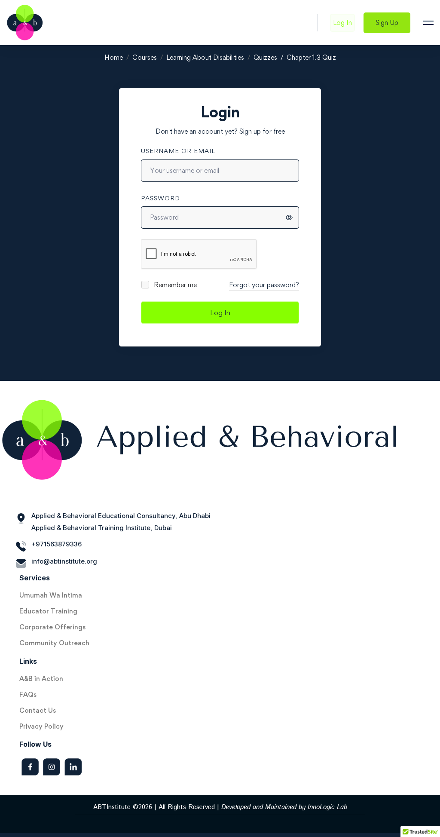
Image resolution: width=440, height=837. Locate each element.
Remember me (174, 285)
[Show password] (289, 217)
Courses (144, 57)
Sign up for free (262, 131)
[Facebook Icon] (30, 767)
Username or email (178, 150)
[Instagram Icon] (51, 767)
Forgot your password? (264, 285)
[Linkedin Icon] (73, 767)
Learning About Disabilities (205, 57)
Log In (220, 312)
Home (113, 57)
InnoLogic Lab (327, 807)
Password (160, 198)
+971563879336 (56, 544)
